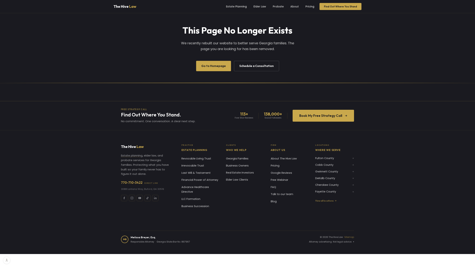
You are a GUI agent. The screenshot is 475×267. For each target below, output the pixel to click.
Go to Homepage (213, 66)
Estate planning (131, 155)
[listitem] (124, 198)
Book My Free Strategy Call (320, 115)
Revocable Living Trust (196, 158)
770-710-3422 (139, 182)
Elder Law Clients (237, 180)
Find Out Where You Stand (340, 6)
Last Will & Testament (196, 173)
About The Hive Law (284, 158)
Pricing (309, 6)
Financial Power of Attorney (199, 180)
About (294, 6)
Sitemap (349, 237)
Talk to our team (282, 194)
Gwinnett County (326, 171)
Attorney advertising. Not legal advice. (331, 241)
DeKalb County (325, 178)
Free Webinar (279, 180)
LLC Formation (190, 199)
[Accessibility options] (6, 260)
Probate (278, 6)
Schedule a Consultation (256, 66)
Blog (274, 201)
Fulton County (324, 158)
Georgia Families (237, 158)
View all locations (324, 200)
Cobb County (324, 165)
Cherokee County (327, 185)
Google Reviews (281, 173)
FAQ (273, 187)
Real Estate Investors (240, 172)
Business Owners (237, 165)
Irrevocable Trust (192, 165)
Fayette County (325, 191)
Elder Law (259, 6)
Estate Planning (236, 6)
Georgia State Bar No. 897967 (173, 241)
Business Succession (195, 206)
